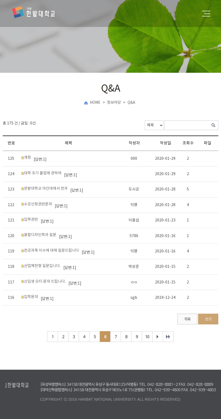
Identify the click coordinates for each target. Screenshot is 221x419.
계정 (27, 157)
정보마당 (114, 103)
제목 (68, 143)
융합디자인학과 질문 (40, 235)
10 (147, 337)
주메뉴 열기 (206, 13)
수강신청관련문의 (38, 204)
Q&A (131, 103)
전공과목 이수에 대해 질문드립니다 (51, 250)
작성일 (165, 143)
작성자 (134, 143)
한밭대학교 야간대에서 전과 (46, 188)
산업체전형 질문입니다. (42, 266)
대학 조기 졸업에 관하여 (42, 173)
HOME (95, 103)
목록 (187, 319)
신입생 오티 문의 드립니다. (45, 281)
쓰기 (208, 319)
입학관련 (31, 219)
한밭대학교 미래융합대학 (33, 12)
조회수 (188, 143)
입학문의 (31, 297)
